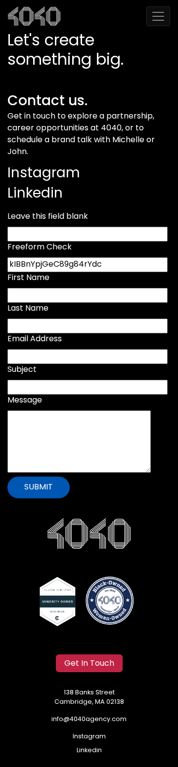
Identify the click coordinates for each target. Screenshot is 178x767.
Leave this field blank (47, 217)
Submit (38, 487)
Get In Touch (89, 664)
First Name (28, 278)
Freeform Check (39, 247)
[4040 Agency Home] (89, 534)
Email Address (34, 339)
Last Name (27, 309)
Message (24, 400)
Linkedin (35, 194)
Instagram (43, 174)
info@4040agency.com (89, 719)
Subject (22, 370)
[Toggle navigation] (158, 16)
